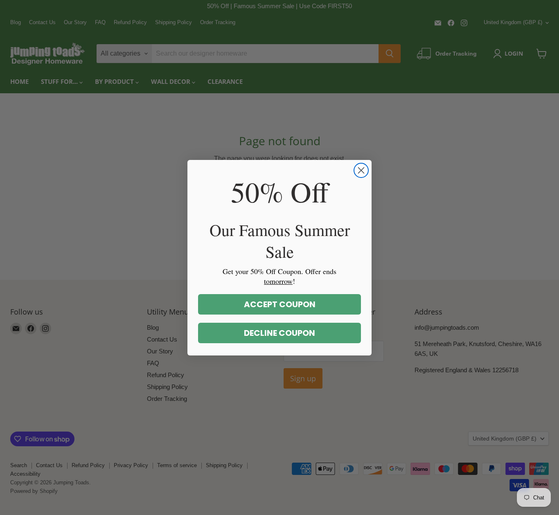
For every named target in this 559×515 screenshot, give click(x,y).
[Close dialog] (361, 170)
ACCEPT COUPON (280, 304)
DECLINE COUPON (279, 333)
